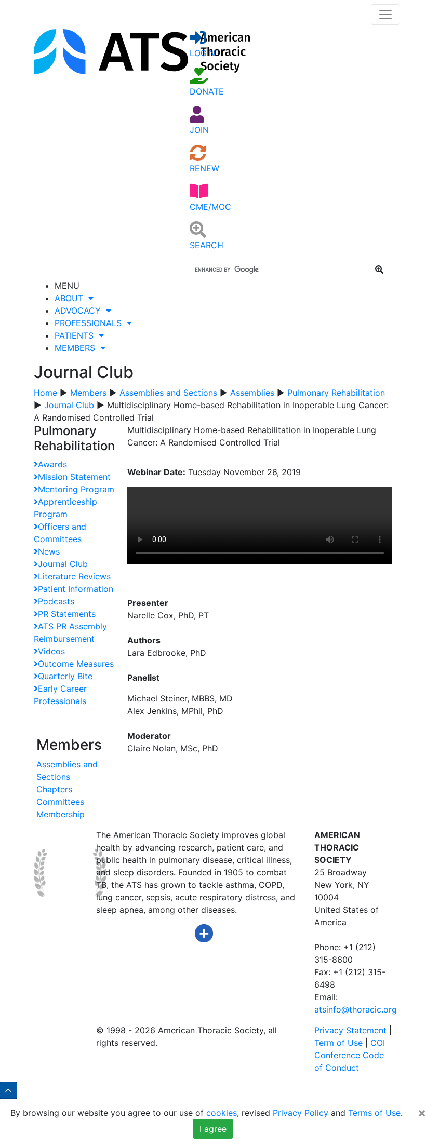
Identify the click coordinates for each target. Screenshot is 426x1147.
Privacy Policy (300, 1113)
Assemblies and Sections (168, 392)
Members (88, 392)
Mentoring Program (76, 489)
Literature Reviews (74, 576)
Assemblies (252, 392)
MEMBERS (77, 348)
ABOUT (71, 298)
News (49, 551)
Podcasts (56, 601)
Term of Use (338, 1042)
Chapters (54, 789)
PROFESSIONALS (91, 323)
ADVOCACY (80, 310)
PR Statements (67, 614)
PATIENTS (77, 335)
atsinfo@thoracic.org (355, 1009)
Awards (52, 464)
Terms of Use (374, 1113)
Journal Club (69, 405)
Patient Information (75, 589)
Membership (60, 814)
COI (377, 1042)
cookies (221, 1113)
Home (45, 392)
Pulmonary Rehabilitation (336, 392)
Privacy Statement (350, 1030)
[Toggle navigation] (385, 14)
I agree (213, 1129)
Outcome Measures (76, 663)
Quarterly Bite (65, 676)
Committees (60, 802)
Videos (51, 651)
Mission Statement (74, 476)
